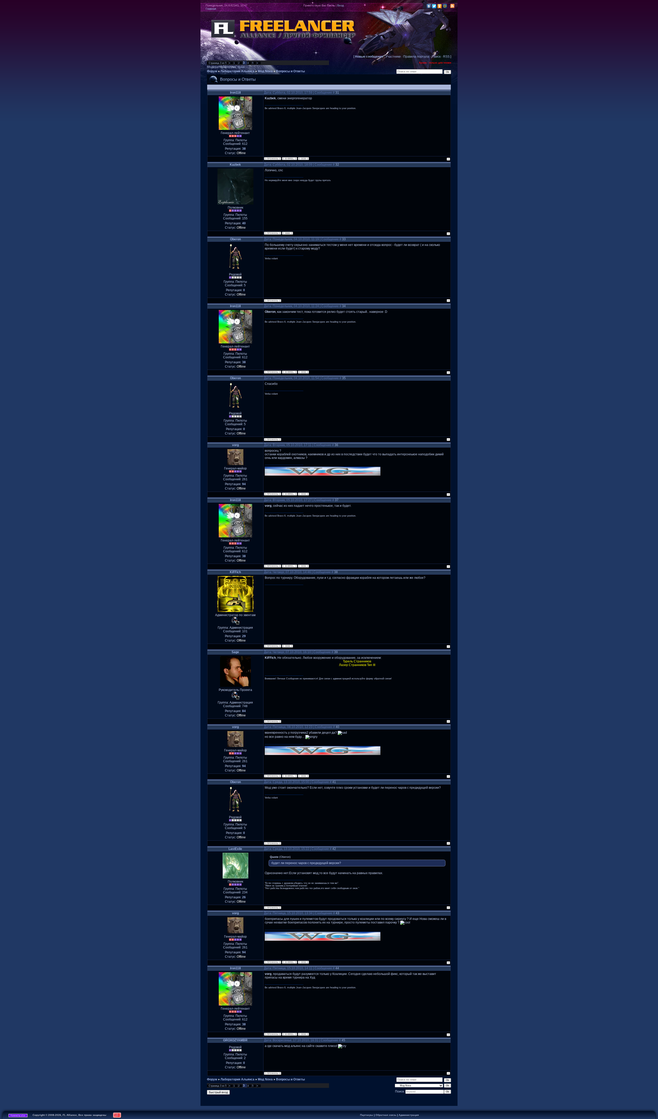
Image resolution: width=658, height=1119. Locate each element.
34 (344, 306)
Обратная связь (386, 1115)
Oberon (235, 239)
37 (337, 500)
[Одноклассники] (439, 6)
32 (337, 164)
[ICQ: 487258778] (287, 646)
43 (337, 913)
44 (337, 968)
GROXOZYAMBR (235, 1040)
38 (336, 572)
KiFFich (235, 572)
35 (344, 378)
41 (334, 782)
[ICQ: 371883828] (303, 158)
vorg (235, 445)
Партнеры (366, 1115)
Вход (340, 5)
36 (336, 445)
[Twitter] (434, 6)
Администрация (409, 1115)
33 (344, 239)
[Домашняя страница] (287, 233)
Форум (212, 71)
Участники (393, 56)
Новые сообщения (369, 56)
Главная (211, 8)
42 (334, 849)
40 (337, 727)
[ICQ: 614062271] (303, 494)
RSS (446, 56)
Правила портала (416, 56)
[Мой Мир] (445, 6)
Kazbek (235, 164)
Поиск (436, 56)
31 (337, 92)
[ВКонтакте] (429, 6)
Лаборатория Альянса (237, 71)
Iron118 (235, 92)
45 (343, 1040)
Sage (235, 652)
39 (336, 652)
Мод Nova (265, 71)
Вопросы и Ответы (290, 71)
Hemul (240, 67)
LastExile (235, 849)
